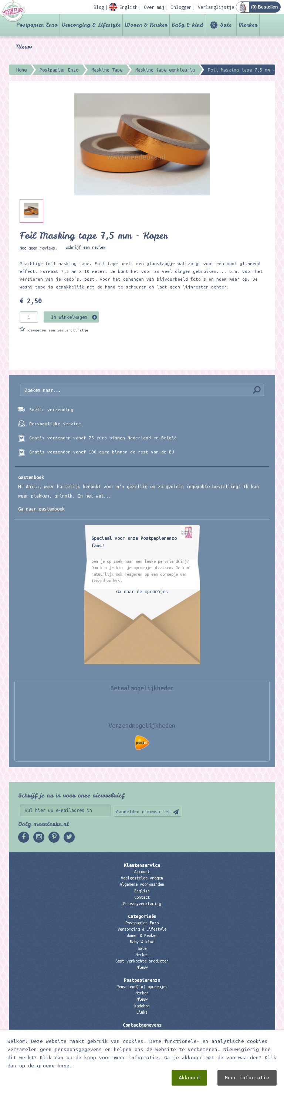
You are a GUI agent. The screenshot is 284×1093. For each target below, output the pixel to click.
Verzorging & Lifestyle (91, 25)
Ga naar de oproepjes (142, 591)
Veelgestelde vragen (142, 878)
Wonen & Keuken (146, 25)
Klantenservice (142, 865)
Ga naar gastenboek (41, 508)
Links (142, 1012)
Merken (248, 25)
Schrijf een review (85, 247)
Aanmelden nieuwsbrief (143, 811)
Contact (142, 897)
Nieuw (24, 46)
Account (142, 871)
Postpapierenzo (142, 980)
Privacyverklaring (142, 903)
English (142, 891)
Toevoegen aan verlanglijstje (57, 330)
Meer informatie (247, 1077)
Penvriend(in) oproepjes (142, 986)
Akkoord (189, 1077)
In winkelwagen (69, 317)
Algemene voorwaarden (142, 884)
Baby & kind (187, 25)
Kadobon (142, 1006)
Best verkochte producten (142, 961)
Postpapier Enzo (37, 25)
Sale (225, 25)
